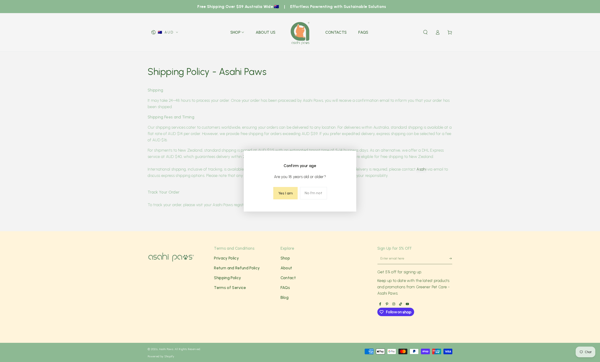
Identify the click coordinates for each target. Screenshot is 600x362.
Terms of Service (230, 287)
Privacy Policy (226, 258)
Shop (285, 258)
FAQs (285, 287)
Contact (288, 277)
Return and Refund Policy (237, 268)
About (286, 268)
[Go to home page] (300, 32)
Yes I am (285, 193)
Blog (285, 297)
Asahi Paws (166, 349)
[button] (425, 32)
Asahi (421, 169)
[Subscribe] (448, 259)
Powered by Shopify (161, 356)
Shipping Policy (227, 277)
